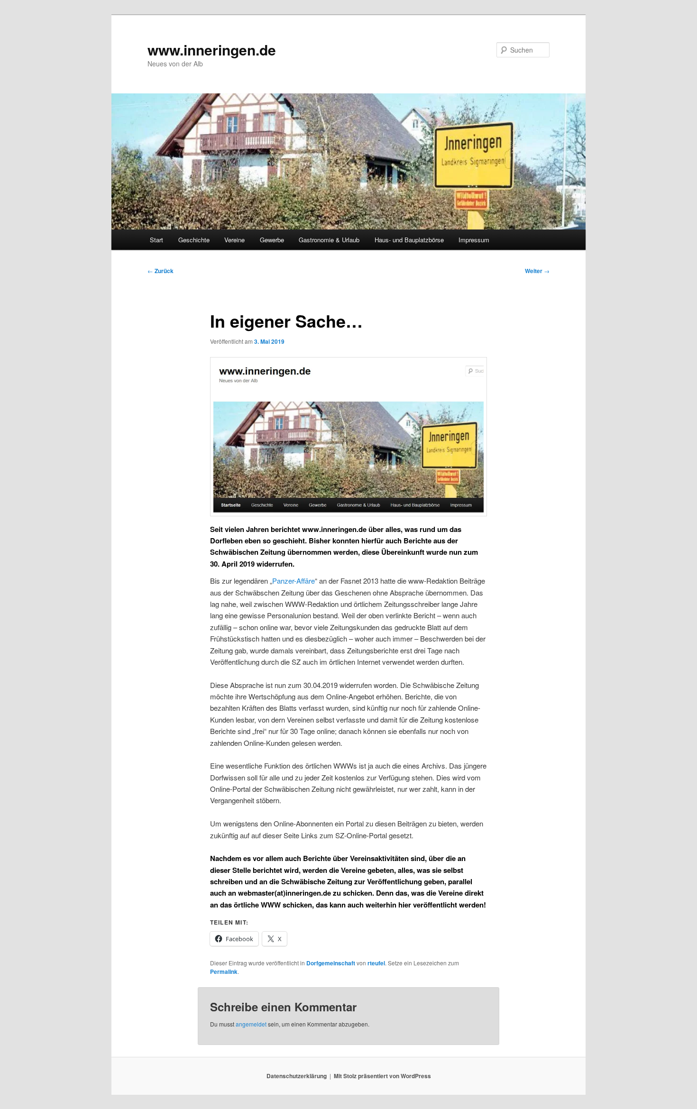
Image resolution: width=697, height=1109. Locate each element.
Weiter (537, 270)
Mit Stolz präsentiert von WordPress (382, 1076)
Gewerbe (272, 239)
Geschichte (194, 239)
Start (156, 239)
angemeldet (251, 1024)
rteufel (376, 963)
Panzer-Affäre (293, 581)
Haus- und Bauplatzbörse (409, 239)
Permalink (224, 971)
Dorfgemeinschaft (330, 963)
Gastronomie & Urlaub (329, 239)
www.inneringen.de (211, 49)
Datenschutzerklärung (296, 1076)
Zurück (160, 270)
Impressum (474, 239)
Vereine (234, 239)
